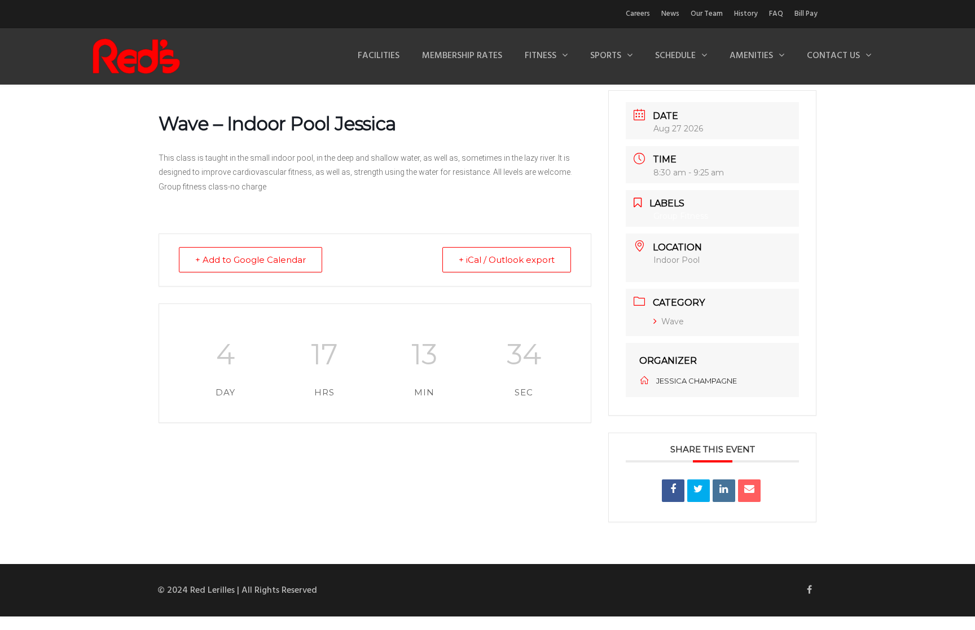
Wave (672, 321)
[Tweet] (698, 490)
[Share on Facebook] (673, 490)
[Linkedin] (724, 490)
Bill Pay (806, 14)
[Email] (749, 490)
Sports (605, 56)
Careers (638, 14)
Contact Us (833, 56)
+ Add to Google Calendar (250, 259)
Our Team (707, 14)
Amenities (751, 56)
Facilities (378, 56)
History (746, 14)
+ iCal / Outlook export (507, 259)
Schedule (675, 56)
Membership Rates (462, 56)
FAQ (776, 14)
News (670, 14)
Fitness (540, 56)
